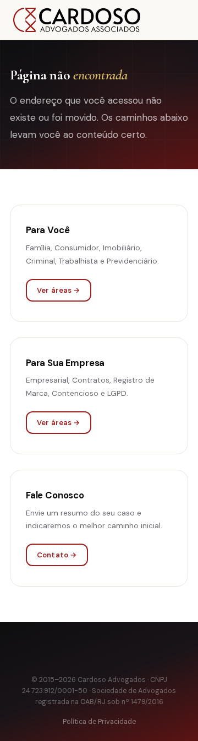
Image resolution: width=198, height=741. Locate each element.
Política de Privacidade (99, 721)
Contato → (57, 555)
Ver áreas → (58, 290)
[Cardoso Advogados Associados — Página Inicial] (76, 20)
